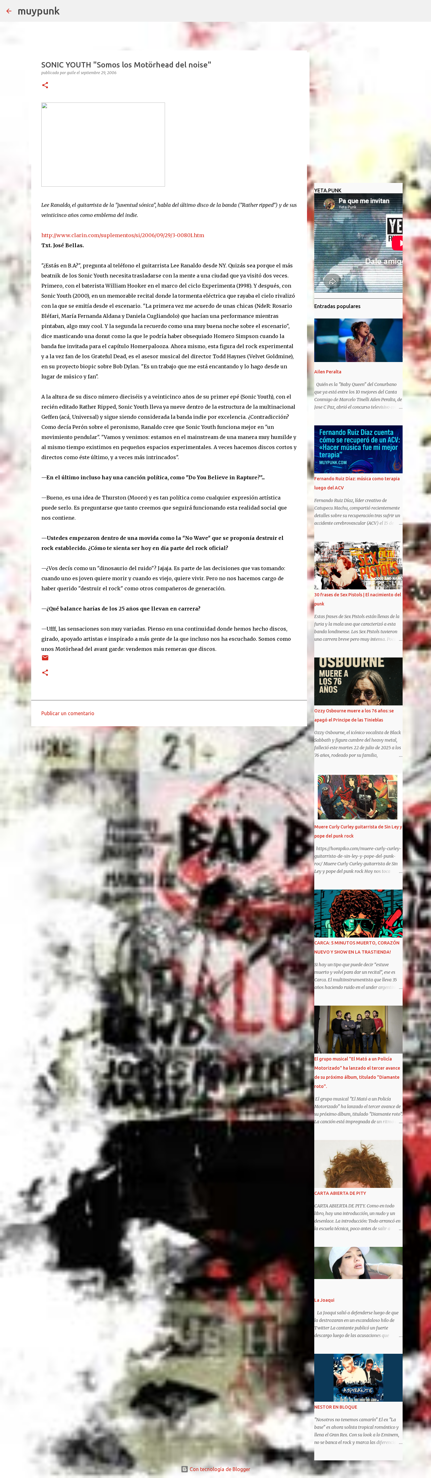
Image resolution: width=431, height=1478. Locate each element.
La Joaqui (324, 1300)
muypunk (39, 10)
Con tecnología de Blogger (219, 1469)
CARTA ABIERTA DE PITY (340, 1193)
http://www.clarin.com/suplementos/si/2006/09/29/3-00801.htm (122, 235)
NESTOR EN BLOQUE (335, 1407)
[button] (45, 85)
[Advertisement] (169, 780)
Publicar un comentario (67, 713)
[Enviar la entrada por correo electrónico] (45, 660)
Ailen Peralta (327, 371)
